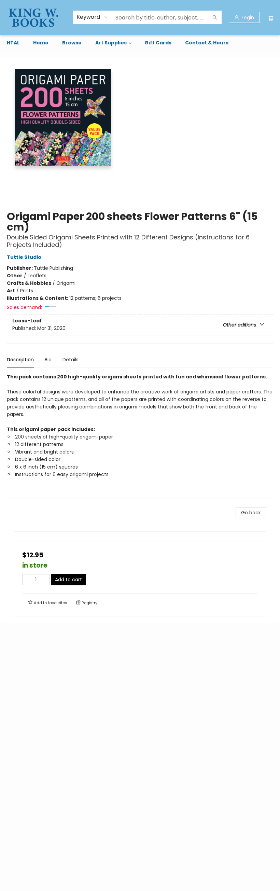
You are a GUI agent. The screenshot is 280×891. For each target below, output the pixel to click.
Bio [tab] (48, 359)
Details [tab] (70, 359)
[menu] (140, 43)
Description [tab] (20, 359)
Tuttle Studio (24, 257)
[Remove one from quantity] (27, 579)
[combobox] (92, 17)
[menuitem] (13, 43)
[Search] (215, 17)
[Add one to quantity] (45, 579)
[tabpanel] (140, 436)
